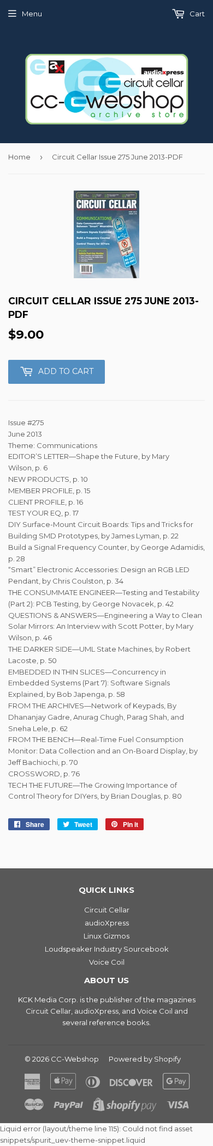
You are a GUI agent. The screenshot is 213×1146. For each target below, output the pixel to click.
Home (19, 156)
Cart (196, 13)
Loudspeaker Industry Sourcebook (107, 949)
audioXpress (107, 922)
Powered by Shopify (145, 1059)
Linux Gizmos (106, 935)
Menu (32, 13)
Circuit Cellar (106, 909)
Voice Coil (107, 962)
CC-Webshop (75, 1059)
